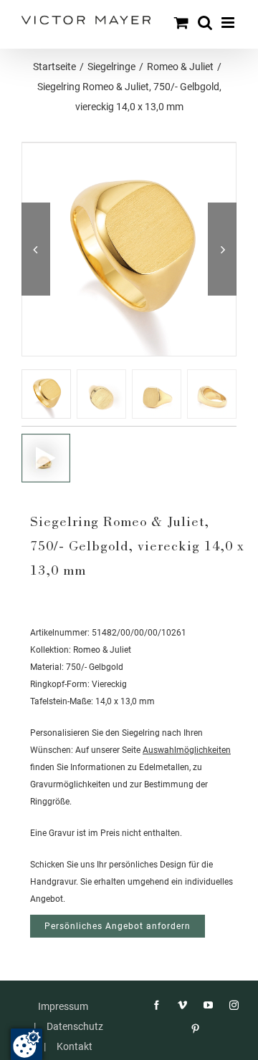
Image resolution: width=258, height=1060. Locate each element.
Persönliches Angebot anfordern (117, 926)
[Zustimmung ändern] (26, 1044)
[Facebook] (156, 1005)
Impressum (63, 1006)
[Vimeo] (182, 1005)
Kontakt (74, 1046)
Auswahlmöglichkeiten (187, 750)
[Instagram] (234, 1005)
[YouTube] (208, 1005)
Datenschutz (75, 1026)
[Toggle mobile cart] (181, 22)
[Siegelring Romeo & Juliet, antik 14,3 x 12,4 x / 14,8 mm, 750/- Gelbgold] (46, 458)
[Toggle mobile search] (205, 22)
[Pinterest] (195, 1029)
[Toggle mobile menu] (228, 22)
